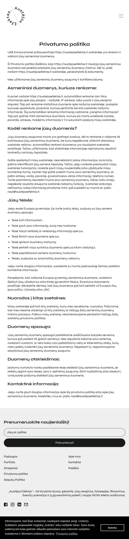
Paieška (73, 468)
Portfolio (9, 462)
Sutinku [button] (112, 527)
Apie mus (74, 456)
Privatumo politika (16, 474)
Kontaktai (74, 462)
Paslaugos (10, 456)
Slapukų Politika (14, 480)
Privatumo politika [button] (66, 533)
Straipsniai (11, 468)
